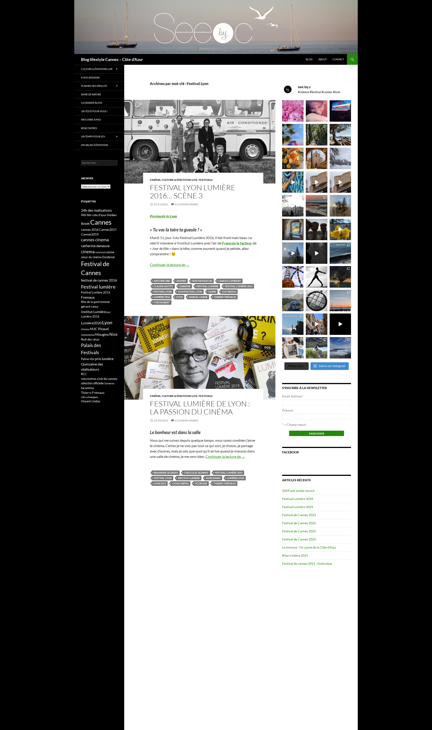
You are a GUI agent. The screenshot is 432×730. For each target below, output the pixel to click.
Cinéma (155, 179)
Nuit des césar (90, 339)
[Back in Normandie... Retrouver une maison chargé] (293, 253)
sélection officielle (92, 383)
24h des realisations (96, 210)
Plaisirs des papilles (94, 85)
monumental (88, 334)
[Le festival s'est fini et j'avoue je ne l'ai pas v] (316, 111)
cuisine (110, 252)
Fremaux (88, 297)
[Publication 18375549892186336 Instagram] (293, 182)
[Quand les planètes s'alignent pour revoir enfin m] (340, 205)
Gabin (212, 291)
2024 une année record (298, 491)
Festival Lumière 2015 (229, 472)
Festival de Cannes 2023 (299, 515)
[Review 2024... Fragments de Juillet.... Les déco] (293, 276)
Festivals (206, 179)
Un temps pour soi (93, 136)
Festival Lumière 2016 (238, 286)
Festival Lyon (163, 291)
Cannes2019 (90, 234)
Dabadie (185, 286)
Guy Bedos (229, 291)
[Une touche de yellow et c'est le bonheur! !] (340, 229)
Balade (85, 223)
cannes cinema (95, 239)
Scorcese (201, 483)
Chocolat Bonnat (196, 472)
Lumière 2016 (162, 297)
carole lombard (229, 280)
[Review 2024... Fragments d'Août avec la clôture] (340, 253)
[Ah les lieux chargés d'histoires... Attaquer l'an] (293, 229)
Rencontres (89, 128)
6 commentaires (186, 420)
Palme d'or (87, 359)
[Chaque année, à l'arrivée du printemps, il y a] (293, 158)
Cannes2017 (108, 229)
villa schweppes (89, 397)
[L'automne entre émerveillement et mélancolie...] (340, 324)
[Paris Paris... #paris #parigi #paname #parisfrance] (340, 182)
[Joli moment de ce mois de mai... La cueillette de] (293, 111)
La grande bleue (91, 102)
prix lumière (104, 358)
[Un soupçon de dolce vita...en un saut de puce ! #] (316, 324)
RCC (84, 374)
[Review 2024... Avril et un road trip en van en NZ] (293, 300)
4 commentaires (186, 204)
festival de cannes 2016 (99, 280)
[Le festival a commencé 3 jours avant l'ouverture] (293, 134)
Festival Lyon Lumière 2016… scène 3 (192, 191)
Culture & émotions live (180, 179)
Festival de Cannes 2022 (299, 523)
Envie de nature (91, 94)
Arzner (181, 280)
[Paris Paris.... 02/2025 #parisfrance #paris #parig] (316, 182)
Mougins (102, 334)
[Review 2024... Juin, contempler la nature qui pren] (316, 276)
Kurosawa (213, 478)
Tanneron (109, 383)
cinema (88, 251)
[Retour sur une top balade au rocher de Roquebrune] (316, 229)
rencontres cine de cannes (99, 379)
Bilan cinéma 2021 (295, 555)
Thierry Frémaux (225, 297)
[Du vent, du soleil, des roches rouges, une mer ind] (340, 134)
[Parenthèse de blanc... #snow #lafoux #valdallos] (340, 158)
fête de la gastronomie (95, 302)
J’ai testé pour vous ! (94, 111)
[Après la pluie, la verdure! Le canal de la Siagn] (316, 134)
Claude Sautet (163, 286)
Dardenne (108, 257)
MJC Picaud (99, 329)
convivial (100, 252)
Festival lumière (207, 286)
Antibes (112, 215)
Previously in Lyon (163, 216)
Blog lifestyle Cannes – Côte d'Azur (112, 59)
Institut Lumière (189, 478)
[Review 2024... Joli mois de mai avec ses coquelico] (340, 276)
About (322, 59)
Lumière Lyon (235, 478)
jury (108, 312)
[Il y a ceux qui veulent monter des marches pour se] (340, 111)
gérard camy (89, 306)
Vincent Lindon (90, 401)
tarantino (87, 388)
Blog (309, 59)
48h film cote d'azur (93, 215)
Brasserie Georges (166, 472)
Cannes (101, 222)
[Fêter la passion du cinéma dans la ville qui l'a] (293, 347)
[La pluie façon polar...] (316, 253)
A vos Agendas (90, 77)
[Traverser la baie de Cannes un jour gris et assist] (316, 158)
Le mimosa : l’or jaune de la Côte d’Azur (309, 547)
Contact (338, 59)
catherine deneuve (95, 246)
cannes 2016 (90, 229)
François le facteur (237, 243)
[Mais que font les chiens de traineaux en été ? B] (316, 347)
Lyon (179, 297)
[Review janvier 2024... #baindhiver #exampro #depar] (293, 324)
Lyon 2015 (160, 483)
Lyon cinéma (180, 483)
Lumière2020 (91, 323)
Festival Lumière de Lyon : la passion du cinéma (200, 407)
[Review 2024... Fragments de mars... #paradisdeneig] (316, 300)
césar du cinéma (91, 257)
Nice (113, 334)
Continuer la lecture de (169, 264)
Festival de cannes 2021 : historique (307, 563)
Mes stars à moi (91, 119)
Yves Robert (162, 302)
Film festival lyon (190, 291)
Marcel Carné (198, 297)
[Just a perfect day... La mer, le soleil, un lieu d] (316, 205)
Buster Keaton (202, 280)
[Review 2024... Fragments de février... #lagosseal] (340, 300)
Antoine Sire (162, 280)
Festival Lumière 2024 (297, 499)
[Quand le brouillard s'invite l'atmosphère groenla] (340, 347)
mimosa (85, 329)
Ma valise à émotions (94, 144)
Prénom (287, 410)
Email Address (293, 396)
